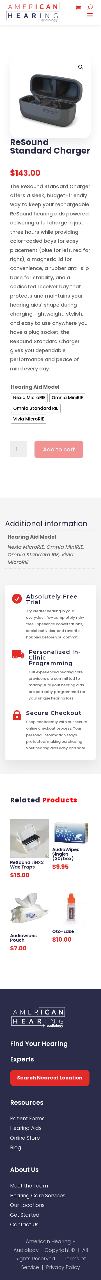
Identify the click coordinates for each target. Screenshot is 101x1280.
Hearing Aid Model (35, 386)
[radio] (29, 397)
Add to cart (59, 449)
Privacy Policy (63, 1267)
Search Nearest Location (49, 1077)
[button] (81, 67)
